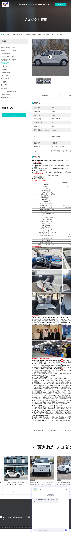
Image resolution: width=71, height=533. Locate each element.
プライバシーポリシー (11, 527)
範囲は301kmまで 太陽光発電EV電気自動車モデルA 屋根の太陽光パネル (42, 484)
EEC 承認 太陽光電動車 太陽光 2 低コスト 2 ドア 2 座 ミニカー (15, 483)
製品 (29, 4)
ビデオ (40, 4)
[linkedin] (62, 370)
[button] (12, 472)
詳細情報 (45, 96)
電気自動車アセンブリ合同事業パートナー (50, 430)
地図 (2, 527)
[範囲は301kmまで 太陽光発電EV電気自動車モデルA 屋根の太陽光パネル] (42, 467)
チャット (61, 4)
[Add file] (34, 530)
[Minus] (66, 489)
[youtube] (62, 360)
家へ (19, 4)
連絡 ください (47, 4)
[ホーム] (5, 4)
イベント (34, 4)
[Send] (66, 530)
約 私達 (24, 4)
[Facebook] (62, 355)
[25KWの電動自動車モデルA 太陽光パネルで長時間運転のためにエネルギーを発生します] (50, 57)
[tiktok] (62, 365)
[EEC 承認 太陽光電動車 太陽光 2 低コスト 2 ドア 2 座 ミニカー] (16, 467)
